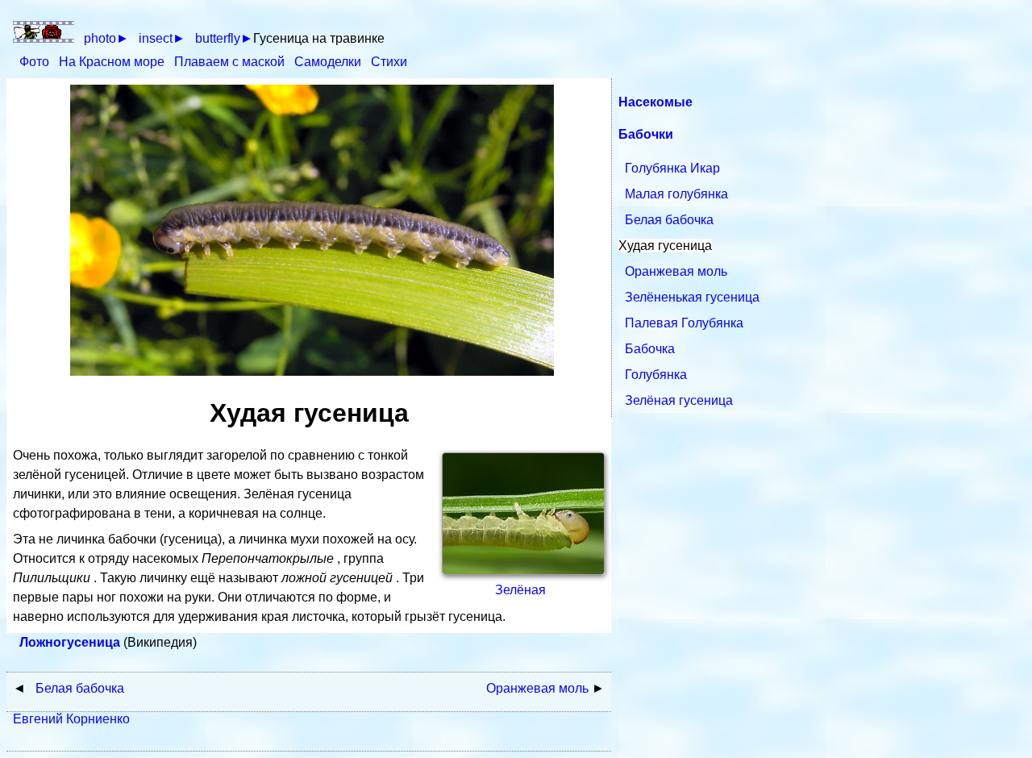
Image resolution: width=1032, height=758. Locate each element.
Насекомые (655, 102)
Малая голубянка (676, 194)
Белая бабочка (669, 220)
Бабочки (645, 134)
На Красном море (113, 62)
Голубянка (656, 374)
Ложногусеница (71, 642)
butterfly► (224, 38)
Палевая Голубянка (684, 323)
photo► (106, 38)
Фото (35, 62)
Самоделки (329, 62)
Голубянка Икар (672, 168)
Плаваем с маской (231, 62)
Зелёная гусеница (679, 400)
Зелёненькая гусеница (692, 297)
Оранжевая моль (676, 271)
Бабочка (650, 349)
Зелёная (520, 590)
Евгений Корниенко (71, 719)
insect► (162, 38)
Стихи (389, 62)
